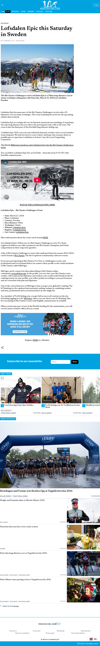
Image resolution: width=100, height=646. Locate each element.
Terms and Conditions (78, 633)
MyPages (28, 299)
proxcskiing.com (18, 274)
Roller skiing (5, 496)
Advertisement (86, 631)
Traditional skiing (8, 413)
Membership (60, 631)
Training (2, 548)
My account (36, 631)
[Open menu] (1, 5)
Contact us (13, 631)
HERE (45, 238)
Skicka (75, 362)
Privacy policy (50, 633)
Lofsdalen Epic (19, 228)
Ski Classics (4, 23)
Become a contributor (22, 633)
